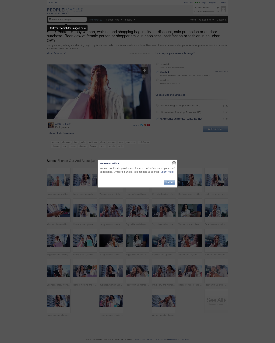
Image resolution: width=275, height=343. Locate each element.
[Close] (174, 163)
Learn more (167, 171)
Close (169, 182)
